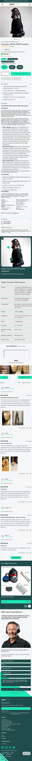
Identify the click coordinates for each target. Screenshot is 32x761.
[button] (6, 78)
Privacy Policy (8, 754)
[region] (16, 369)
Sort (19, 382)
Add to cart (21, 73)
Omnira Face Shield (4, 67)
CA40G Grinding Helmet (12, 67)
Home (2, 41)
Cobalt (10, 756)
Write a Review (26, 378)
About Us (3, 736)
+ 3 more (20, 423)
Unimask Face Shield (19, 67)
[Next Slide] (31, 369)
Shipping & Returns (5, 752)
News (2, 735)
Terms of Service (15, 693)
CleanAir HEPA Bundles (7, 597)
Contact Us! (15, 213)
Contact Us (3, 743)
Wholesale (3, 738)
